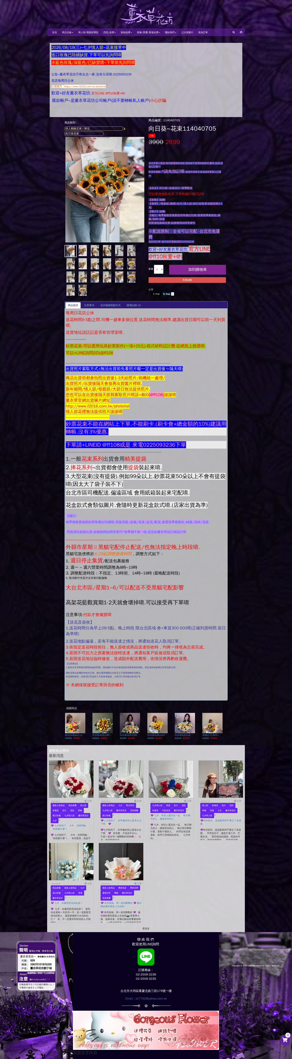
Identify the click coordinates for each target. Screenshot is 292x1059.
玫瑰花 (56, 810)
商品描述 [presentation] (73, 305)
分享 (151, 289)
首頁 (54, 32)
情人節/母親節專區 (88, 32)
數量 (151, 269)
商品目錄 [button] (66, 32)
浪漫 (168, 805)
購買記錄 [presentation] (134, 305)
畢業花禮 (134, 888)
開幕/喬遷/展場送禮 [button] (147, 32)
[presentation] (89, 305)
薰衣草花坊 (83, 815)
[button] (241, 32)
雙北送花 (130, 805)
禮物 (116, 893)
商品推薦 (72, 805)
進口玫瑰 (57, 815)
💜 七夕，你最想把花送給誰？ (67, 903)
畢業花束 (122, 888)
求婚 (80, 810)
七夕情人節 (69, 815)
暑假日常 (106, 893)
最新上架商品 (59, 805)
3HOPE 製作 (255, 987)
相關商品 (71, 708)
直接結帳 (187, 280)
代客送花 (166, 810)
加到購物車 (197, 269)
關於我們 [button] (170, 32)
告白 (64, 810)
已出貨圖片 (187, 32)
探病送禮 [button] (125, 32)
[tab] (73, 305)
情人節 (83, 805)
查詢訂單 (203, 32)
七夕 (55, 820)
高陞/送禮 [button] (108, 32)
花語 (72, 810)
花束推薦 (134, 810)
